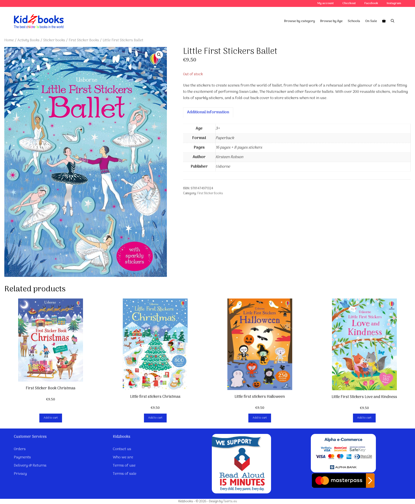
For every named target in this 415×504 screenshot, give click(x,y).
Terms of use (124, 465)
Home (9, 40)
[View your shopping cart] (384, 21)
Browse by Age (331, 21)
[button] (159, 55)
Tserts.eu (230, 501)
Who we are (123, 457)
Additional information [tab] (208, 112)
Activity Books (29, 40)
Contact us (122, 449)
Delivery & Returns (30, 465)
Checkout (349, 3)
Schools (354, 21)
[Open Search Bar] (392, 21)
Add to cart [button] (51, 418)
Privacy (20, 474)
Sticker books (54, 40)
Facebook (371, 3)
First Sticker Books (84, 40)
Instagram (394, 3)
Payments (22, 457)
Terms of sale (124, 474)
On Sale (371, 21)
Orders (20, 449)
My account (325, 3)
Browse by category (299, 21)
